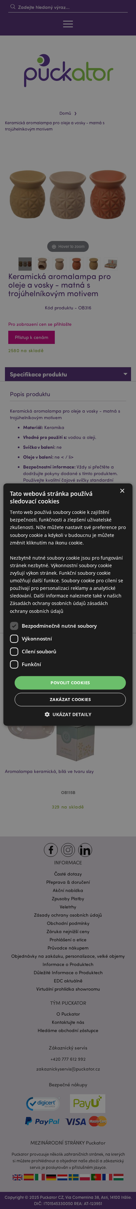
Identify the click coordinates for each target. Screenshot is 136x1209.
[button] (68, 714)
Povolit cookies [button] (70, 683)
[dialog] (68, 604)
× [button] (121, 491)
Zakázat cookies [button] (70, 699)
